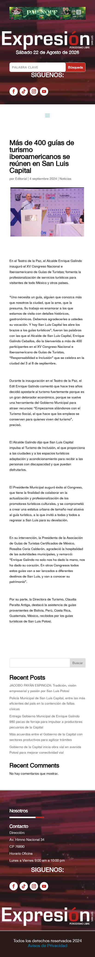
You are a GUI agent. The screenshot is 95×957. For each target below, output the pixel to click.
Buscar (77, 663)
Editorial (21, 178)
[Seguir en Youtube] (44, 91)
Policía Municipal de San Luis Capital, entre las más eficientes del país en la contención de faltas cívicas (47, 703)
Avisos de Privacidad (47, 945)
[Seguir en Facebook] (13, 91)
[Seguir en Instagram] (34, 91)
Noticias (65, 178)
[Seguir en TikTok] (24, 91)
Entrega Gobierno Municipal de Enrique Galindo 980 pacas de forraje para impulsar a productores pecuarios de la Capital (45, 721)
